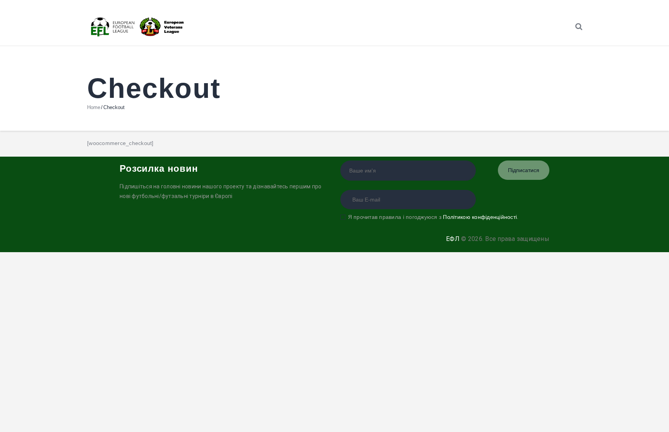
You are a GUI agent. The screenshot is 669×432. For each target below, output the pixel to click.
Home (93, 107)
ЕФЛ (453, 238)
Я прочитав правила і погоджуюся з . (433, 217)
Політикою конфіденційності (480, 217)
